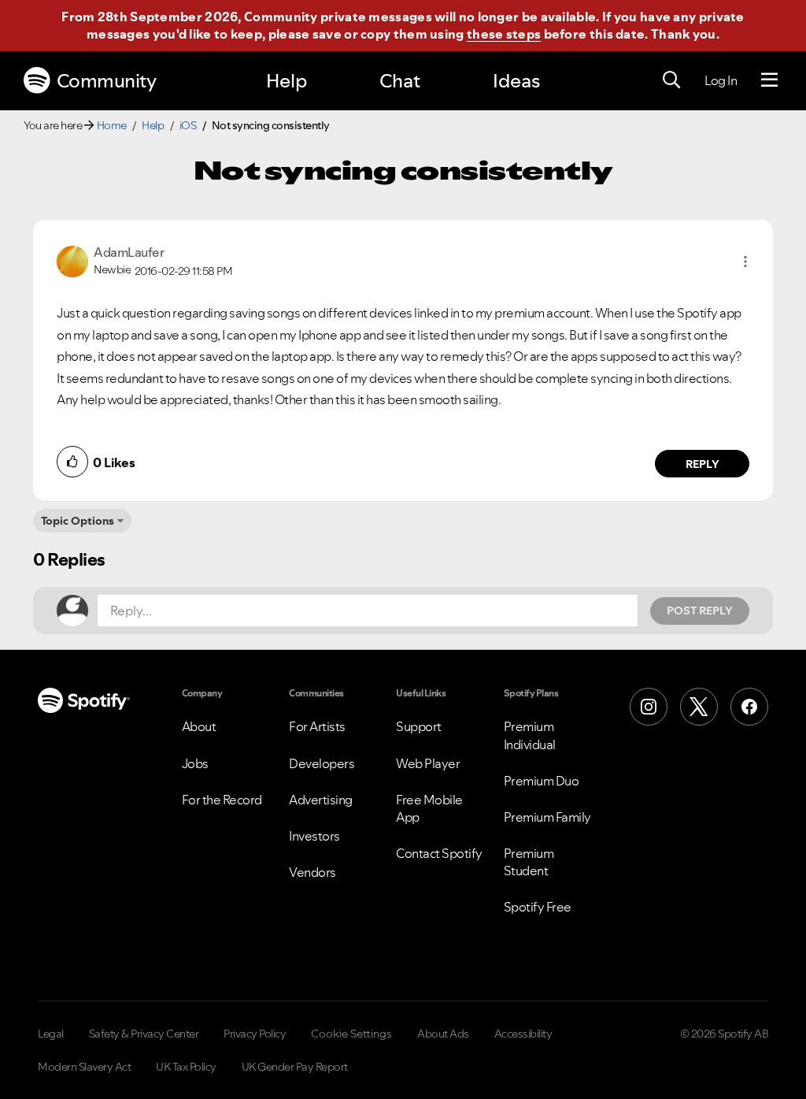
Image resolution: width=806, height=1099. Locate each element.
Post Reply (700, 610)
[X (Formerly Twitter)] (699, 707)
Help (286, 81)
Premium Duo (541, 780)
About (199, 726)
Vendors (312, 872)
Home (112, 125)
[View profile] (72, 260)
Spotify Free (537, 906)
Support (419, 726)
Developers (321, 763)
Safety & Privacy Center (144, 1034)
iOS (188, 125)
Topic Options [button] (77, 521)
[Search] (671, 80)
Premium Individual (530, 735)
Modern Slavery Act (84, 1067)
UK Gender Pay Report (295, 1067)
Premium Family (547, 817)
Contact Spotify (439, 853)
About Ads (443, 1034)
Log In (720, 80)
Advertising (321, 799)
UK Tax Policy (186, 1067)
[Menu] (769, 80)
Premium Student (529, 862)
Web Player (428, 763)
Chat (399, 81)
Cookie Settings (351, 1034)
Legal (51, 1034)
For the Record (222, 799)
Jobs (195, 763)
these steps (504, 34)
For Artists (317, 726)
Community (107, 81)
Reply (702, 464)
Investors (314, 836)
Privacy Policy (255, 1034)
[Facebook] (749, 707)
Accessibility (523, 1034)
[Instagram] (648, 707)
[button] (745, 261)
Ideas (516, 81)
